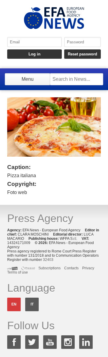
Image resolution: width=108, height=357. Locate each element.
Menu (28, 79)
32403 (48, 260)
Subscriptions (49, 268)
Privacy (88, 268)
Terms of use (17, 272)
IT (32, 304)
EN (13, 304)
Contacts (71, 268)
